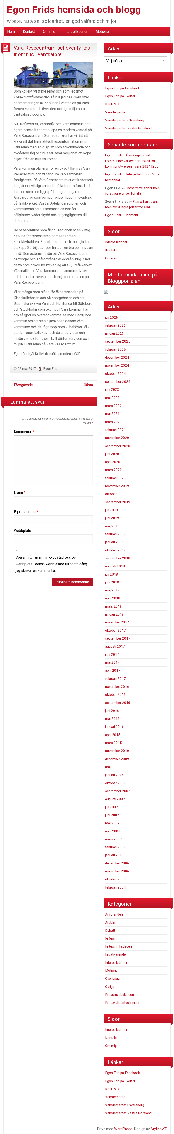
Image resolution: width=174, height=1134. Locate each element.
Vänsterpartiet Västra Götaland (128, 128)
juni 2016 (112, 711)
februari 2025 (115, 350)
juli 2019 (111, 510)
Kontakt (29, 31)
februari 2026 (115, 325)
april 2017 (112, 670)
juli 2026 (111, 317)
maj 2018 (112, 590)
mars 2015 (113, 743)
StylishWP (159, 1129)
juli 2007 (111, 807)
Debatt (110, 931)
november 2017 (117, 622)
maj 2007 (112, 823)
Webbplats (22, 530)
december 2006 (117, 863)
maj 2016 (112, 719)
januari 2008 (114, 775)
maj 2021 (112, 414)
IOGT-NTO (112, 104)
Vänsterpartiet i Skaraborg (124, 120)
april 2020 (112, 462)
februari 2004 (115, 887)
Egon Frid (50, 369)
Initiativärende (115, 954)
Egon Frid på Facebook (122, 88)
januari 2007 (114, 855)
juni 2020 (112, 454)
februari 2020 (115, 478)
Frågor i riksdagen (118, 946)
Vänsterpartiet (115, 112)
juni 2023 (112, 390)
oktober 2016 (115, 695)
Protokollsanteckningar (122, 1003)
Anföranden (114, 914)
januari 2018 (114, 614)
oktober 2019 (115, 494)
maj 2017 (112, 663)
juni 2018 (112, 582)
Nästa (88, 385)
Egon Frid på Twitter (120, 96)
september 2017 (117, 638)
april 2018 (112, 598)
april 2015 (112, 735)
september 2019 (117, 502)
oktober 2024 (115, 374)
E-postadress (26, 512)
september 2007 (117, 791)
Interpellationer (75, 31)
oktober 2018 (115, 550)
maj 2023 (112, 398)
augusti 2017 (115, 646)
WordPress (123, 1129)
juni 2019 (112, 518)
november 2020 (117, 438)
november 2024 (117, 365)
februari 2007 (115, 847)
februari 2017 (115, 679)
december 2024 (117, 357)
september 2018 (117, 558)
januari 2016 (114, 727)
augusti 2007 (115, 799)
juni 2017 (112, 655)
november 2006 (117, 871)
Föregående (23, 385)
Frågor (110, 938)
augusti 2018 (115, 566)
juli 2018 (111, 574)
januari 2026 (114, 333)
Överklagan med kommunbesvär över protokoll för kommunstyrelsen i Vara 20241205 (132, 160)
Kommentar (24, 432)
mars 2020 (113, 470)
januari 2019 (114, 542)
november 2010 (117, 751)
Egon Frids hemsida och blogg (74, 10)
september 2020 (117, 446)
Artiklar (110, 922)
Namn (19, 493)
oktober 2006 (115, 879)
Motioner (103, 31)
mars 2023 (113, 406)
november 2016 (117, 687)
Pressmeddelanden (119, 995)
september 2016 (117, 703)
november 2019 (117, 486)
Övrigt (109, 987)
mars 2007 (113, 839)
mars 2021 (113, 422)
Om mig (49, 31)
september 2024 (117, 382)
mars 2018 (113, 606)
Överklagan (113, 978)
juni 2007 (112, 815)
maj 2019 (112, 526)
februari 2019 (115, 534)
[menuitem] (11, 31)
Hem (11, 31)
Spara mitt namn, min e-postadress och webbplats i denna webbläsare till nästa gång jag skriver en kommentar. (51, 564)
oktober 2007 (115, 783)
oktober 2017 (115, 630)
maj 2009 (112, 767)
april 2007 (112, 831)
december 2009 (117, 759)
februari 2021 (115, 430)
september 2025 (117, 341)
